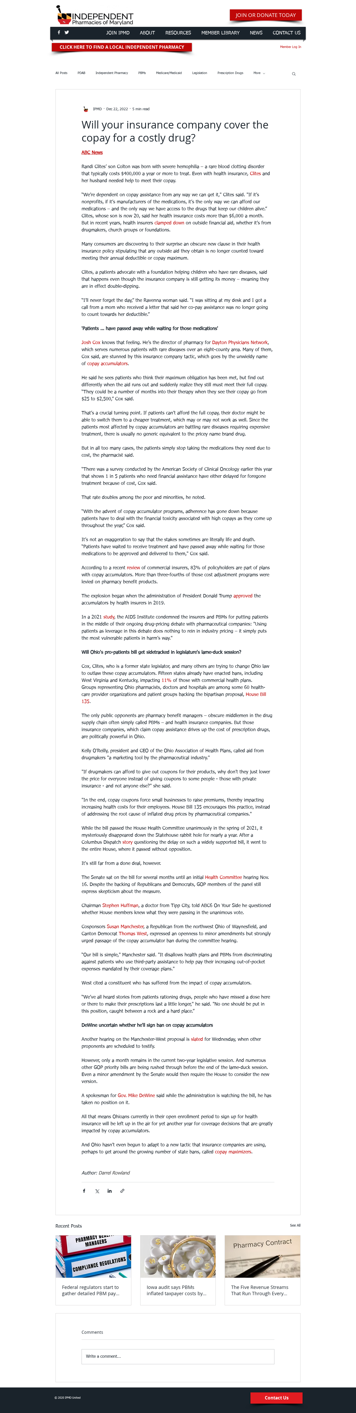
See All (295, 1225)
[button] (293, 73)
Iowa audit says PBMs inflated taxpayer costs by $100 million (175, 1290)
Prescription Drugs (230, 73)
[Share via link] (122, 1190)
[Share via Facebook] (84, 1190)
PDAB (81, 73)
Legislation (199, 73)
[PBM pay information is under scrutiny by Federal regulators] (93, 1256)
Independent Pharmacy (112, 73)
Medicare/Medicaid (169, 73)
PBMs (142, 73)
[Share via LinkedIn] (109, 1190)
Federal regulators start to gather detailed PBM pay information (90, 1290)
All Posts (61, 73)
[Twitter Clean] (66, 32)
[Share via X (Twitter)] (96, 1190)
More (257, 73)
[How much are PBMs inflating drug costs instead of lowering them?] (178, 1256)
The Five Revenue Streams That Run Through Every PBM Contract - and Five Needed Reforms (260, 1290)
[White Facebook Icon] (59, 32)
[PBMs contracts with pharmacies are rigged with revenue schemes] (262, 1256)
